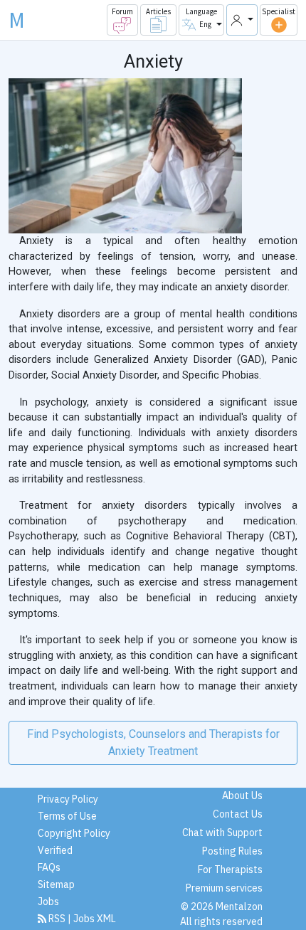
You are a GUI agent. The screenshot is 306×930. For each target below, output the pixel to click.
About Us (242, 795)
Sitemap (56, 884)
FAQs (49, 867)
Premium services (224, 888)
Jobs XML (94, 918)
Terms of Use (67, 816)
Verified (55, 850)
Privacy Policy (68, 799)
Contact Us (238, 814)
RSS (57, 918)
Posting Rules (232, 851)
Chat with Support (222, 832)
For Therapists (230, 869)
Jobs (48, 901)
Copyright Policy (74, 833)
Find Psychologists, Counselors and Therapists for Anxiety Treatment (153, 742)
